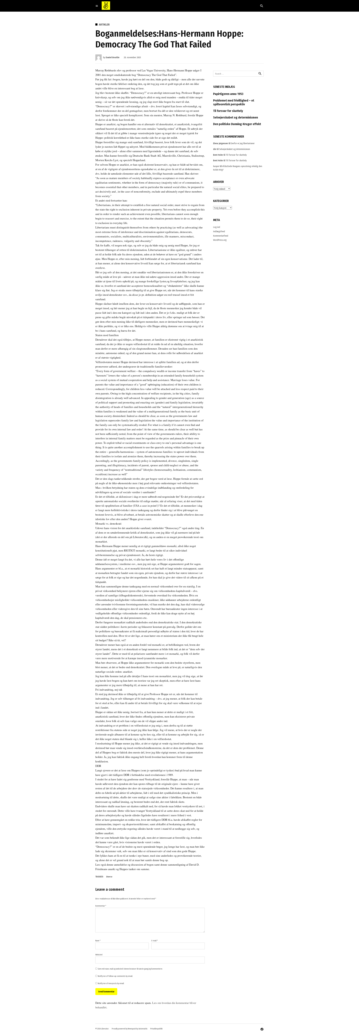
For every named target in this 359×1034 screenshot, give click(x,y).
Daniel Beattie (112, 57)
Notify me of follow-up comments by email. (115, 976)
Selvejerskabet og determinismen (235, 117)
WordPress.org (219, 240)
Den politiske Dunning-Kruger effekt (237, 124)
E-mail (154, 940)
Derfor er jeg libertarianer (243, 143)
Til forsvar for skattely (228, 111)
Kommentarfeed (220, 235)
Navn (98, 940)
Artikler (104, 24)
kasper (216, 166)
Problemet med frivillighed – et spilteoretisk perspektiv (233, 102)
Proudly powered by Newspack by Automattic (130, 1029)
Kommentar (100, 906)
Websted (98, 955)
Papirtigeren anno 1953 (228, 94)
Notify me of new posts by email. (111, 983)
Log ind (216, 227)
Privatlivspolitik (156, 1029)
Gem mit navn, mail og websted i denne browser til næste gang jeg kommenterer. (130, 969)
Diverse (109, 877)
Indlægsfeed (219, 231)
